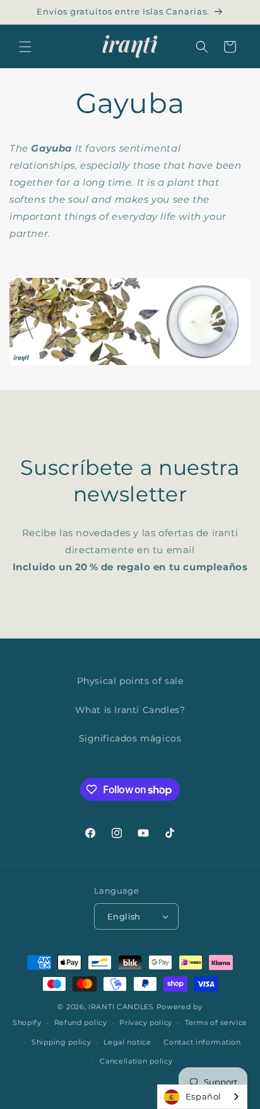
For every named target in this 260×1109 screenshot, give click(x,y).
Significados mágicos (130, 738)
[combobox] (202, 1096)
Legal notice (127, 1042)
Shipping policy (62, 1042)
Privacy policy (145, 1022)
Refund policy (80, 1022)
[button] (25, 47)
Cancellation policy (136, 1061)
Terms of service (216, 1022)
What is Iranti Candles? (130, 710)
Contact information (201, 1042)
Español (204, 1096)
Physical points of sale (130, 680)
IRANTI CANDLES (121, 1006)
